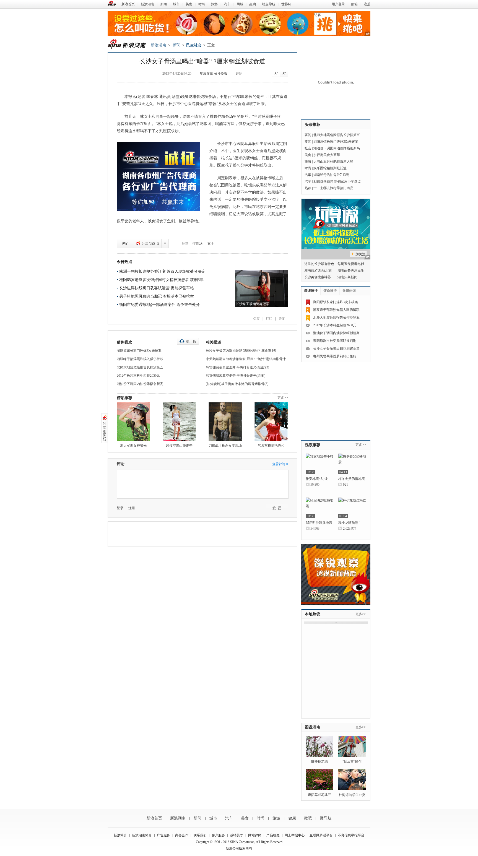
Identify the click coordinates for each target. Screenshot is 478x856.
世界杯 (286, 4)
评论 (239, 74)
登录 (120, 508)
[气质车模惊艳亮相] (271, 421)
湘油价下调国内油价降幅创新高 (140, 384)
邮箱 (354, 4)
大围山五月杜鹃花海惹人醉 (333, 161)
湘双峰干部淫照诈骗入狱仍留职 (140, 359)
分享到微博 (147, 243)
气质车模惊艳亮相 (271, 445)
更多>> (282, 398)
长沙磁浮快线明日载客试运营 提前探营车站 (156, 288)
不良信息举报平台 (351, 835)
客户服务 (218, 835)
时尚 (201, 4)
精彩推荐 (124, 398)
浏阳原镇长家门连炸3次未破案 (139, 351)
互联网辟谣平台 (321, 835)
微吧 (308, 818)
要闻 (308, 135)
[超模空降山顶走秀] (179, 421)
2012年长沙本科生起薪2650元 (138, 376)
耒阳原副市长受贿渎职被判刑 (334, 341)
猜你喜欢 (124, 342)
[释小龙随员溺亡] (352, 508)
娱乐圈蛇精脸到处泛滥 (330, 168)
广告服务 (163, 835)
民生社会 (194, 45)
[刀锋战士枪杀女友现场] (225, 421)
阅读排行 (311, 291)
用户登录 (338, 4)
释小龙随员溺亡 (350, 523)
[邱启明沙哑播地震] (319, 508)
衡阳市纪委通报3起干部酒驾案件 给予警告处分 (159, 305)
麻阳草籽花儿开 (319, 795)
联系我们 (200, 835)
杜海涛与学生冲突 (352, 795)
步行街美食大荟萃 (326, 155)
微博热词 (349, 291)
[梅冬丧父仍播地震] (352, 464)
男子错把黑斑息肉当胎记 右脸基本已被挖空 (156, 296)
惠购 (252, 4)
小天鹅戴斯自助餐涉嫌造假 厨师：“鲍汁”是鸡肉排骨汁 (246, 359)
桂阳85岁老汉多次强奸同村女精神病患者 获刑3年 (161, 280)
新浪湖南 (147, 4)
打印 (269, 319)
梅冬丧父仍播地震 (351, 479)
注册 (367, 4)
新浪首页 (128, 4)
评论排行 (330, 291)
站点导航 (268, 4)
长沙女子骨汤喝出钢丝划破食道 (336, 348)
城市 (176, 4)
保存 (256, 319)
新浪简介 (120, 835)
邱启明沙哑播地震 (319, 523)
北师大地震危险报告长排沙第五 (140, 367)
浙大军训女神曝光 (133, 445)
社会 (308, 148)
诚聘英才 (236, 835)
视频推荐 (312, 445)
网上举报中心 (295, 835)
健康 (292, 818)
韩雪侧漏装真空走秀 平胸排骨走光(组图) (235, 376)
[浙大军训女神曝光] (133, 421)
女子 (210, 243)
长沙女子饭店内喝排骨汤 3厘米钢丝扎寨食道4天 (241, 351)
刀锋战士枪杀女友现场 (225, 445)
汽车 (227, 4)
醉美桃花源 (319, 762)
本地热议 (312, 614)
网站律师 (254, 835)
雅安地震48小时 (317, 479)
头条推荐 (312, 125)
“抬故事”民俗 (352, 762)
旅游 (214, 4)
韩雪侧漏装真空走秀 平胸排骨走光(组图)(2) (237, 367)
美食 (189, 4)
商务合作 (181, 835)
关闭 (282, 319)
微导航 (325, 818)
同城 (240, 4)
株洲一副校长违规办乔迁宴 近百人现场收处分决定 (162, 271)
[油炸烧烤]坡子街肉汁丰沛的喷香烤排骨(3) (237, 384)
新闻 (163, 4)
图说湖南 (312, 727)
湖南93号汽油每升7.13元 (331, 175)
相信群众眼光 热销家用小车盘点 (337, 181)
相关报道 (213, 342)
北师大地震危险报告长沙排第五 (336, 135)
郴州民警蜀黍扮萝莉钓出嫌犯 (334, 356)
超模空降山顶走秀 (179, 445)
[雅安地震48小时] (319, 464)
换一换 (191, 341)
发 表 (277, 508)
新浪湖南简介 (142, 835)
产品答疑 (273, 835)
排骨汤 (197, 243)
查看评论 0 (280, 464)
